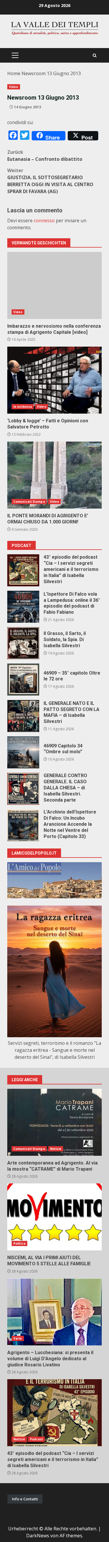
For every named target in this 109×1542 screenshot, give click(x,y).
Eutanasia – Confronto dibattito (44, 155)
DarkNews (37, 1535)
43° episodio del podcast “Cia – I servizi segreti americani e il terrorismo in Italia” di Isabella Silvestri (23, 570)
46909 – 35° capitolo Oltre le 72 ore (23, 680)
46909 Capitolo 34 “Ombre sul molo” (23, 752)
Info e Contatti (25, 1499)
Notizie (56, 1149)
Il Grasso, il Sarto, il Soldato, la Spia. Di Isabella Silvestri (23, 643)
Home (13, 73)
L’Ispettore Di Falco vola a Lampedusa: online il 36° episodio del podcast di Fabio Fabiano (23, 607)
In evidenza (22, 407)
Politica (19, 1243)
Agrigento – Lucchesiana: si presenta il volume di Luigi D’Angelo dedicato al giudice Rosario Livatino (54, 1311)
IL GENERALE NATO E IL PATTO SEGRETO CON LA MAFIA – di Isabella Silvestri (23, 716)
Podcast (36, 1439)
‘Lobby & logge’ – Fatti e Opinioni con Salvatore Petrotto (54, 380)
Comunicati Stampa (29, 502)
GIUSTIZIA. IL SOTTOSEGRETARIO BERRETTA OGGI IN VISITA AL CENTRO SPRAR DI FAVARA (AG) (50, 181)
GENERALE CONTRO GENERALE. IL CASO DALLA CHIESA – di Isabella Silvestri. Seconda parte (23, 789)
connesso (44, 220)
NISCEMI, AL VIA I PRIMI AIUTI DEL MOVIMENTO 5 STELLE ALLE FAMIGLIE (54, 1216)
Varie (17, 1338)
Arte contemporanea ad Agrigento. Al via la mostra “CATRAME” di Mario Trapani (54, 1122)
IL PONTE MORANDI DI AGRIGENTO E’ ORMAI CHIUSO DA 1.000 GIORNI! (54, 475)
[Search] (95, 55)
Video (13, 87)
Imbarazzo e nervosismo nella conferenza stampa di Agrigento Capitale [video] (54, 285)
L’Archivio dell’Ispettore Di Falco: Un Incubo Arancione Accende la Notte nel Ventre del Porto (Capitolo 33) (23, 825)
